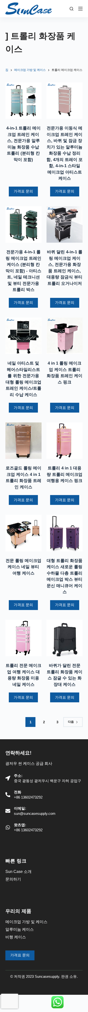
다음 (71, 721)
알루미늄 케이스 (19, 929)
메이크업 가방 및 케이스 (26, 922)
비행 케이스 (15, 937)
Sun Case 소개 (18, 871)
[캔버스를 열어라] (80, 8)
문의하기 (13, 879)
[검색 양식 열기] (71, 9)
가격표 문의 (23, 191)
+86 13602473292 (28, 797)
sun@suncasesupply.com (34, 813)
